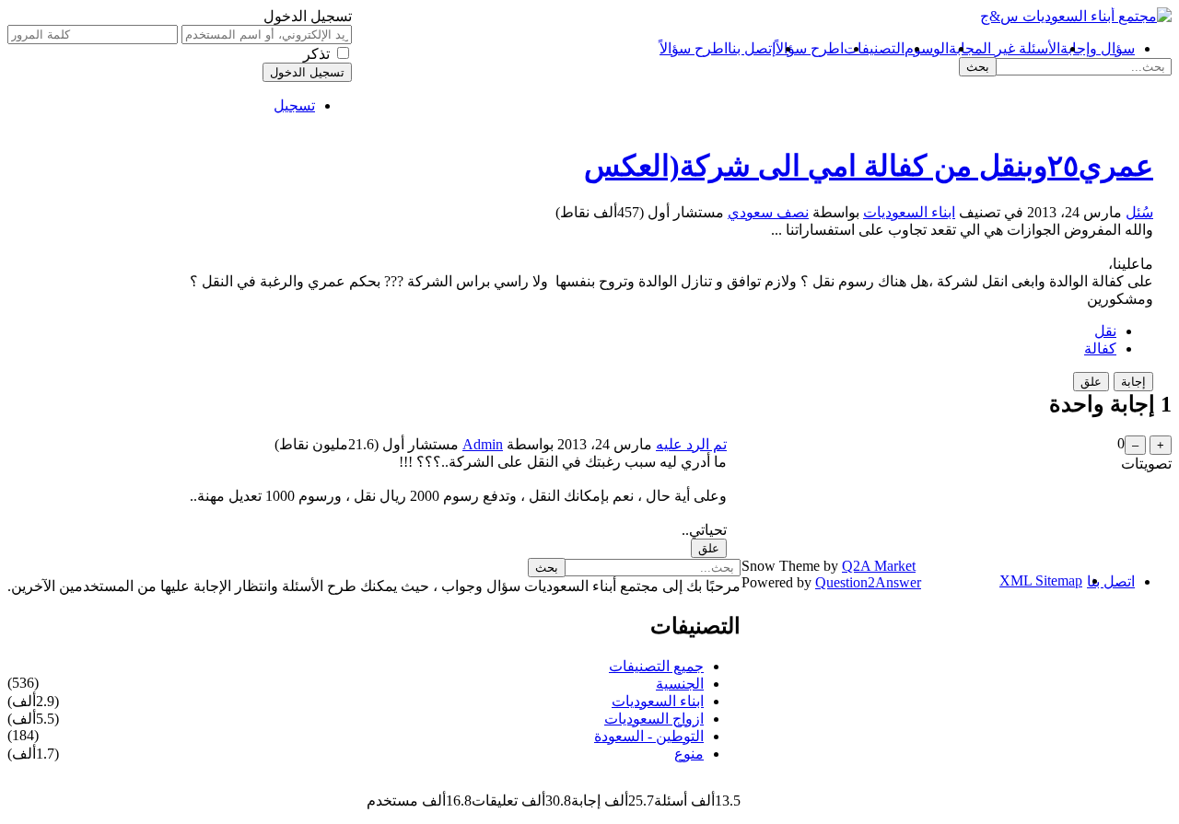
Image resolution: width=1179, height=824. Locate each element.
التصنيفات (874, 48)
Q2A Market (879, 566)
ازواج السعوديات (654, 718)
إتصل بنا (752, 48)
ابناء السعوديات (909, 212)
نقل (1105, 331)
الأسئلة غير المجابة (1004, 48)
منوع (689, 753)
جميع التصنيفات (656, 666)
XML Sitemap (1040, 580)
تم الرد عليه (691, 444)
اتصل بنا (1111, 581)
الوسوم (927, 48)
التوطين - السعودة (649, 736)
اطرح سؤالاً (810, 48)
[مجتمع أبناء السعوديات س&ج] (1076, 16)
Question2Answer (868, 582)
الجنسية (680, 683)
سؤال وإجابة (1097, 48)
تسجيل (294, 105)
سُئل (1139, 212)
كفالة (1100, 348)
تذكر (316, 54)
